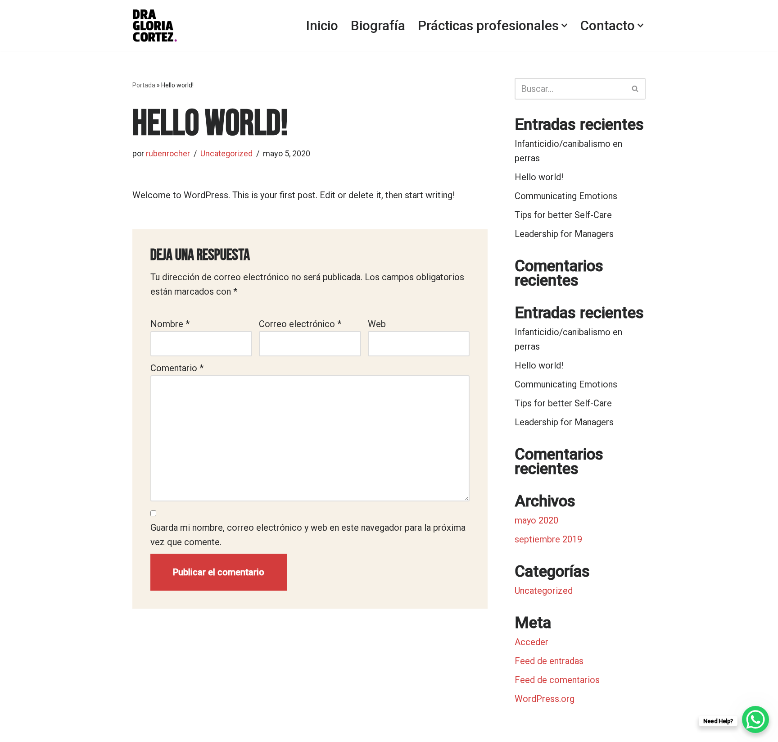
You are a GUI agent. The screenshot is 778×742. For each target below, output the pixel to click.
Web (377, 324)
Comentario (177, 368)
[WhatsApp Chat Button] (755, 719)
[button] (564, 25)
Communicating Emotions (566, 196)
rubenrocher (168, 153)
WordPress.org (544, 698)
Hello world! (539, 177)
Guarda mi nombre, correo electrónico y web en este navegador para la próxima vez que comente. (308, 534)
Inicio (322, 25)
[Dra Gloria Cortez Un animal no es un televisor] (154, 25)
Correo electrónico (300, 324)
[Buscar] (635, 89)
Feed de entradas (549, 661)
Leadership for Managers (564, 233)
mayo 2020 (536, 520)
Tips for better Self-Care (563, 214)
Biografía (378, 25)
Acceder (531, 642)
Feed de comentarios (557, 679)
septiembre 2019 (548, 539)
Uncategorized (226, 153)
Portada (143, 85)
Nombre (170, 324)
